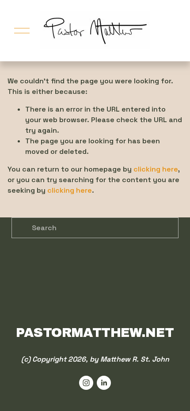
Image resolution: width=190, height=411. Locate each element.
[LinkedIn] (104, 383)
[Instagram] (86, 383)
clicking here (155, 169)
